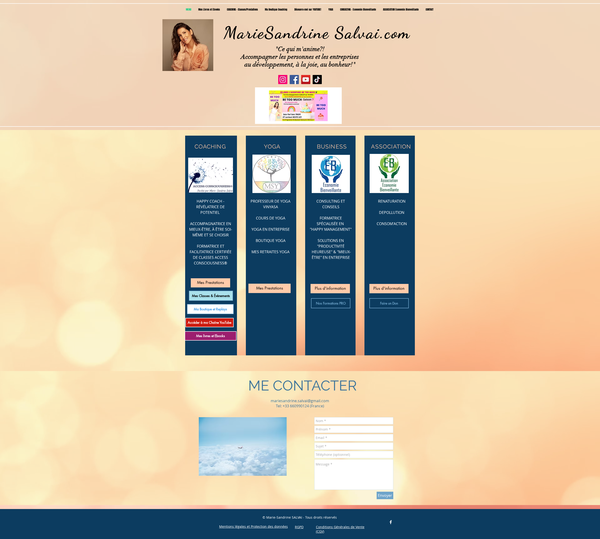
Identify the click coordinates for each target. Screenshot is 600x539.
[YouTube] (305, 79)
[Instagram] (282, 79)
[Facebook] (294, 79)
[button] (298, 105)
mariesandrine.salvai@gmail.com (300, 400)
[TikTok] (317, 79)
